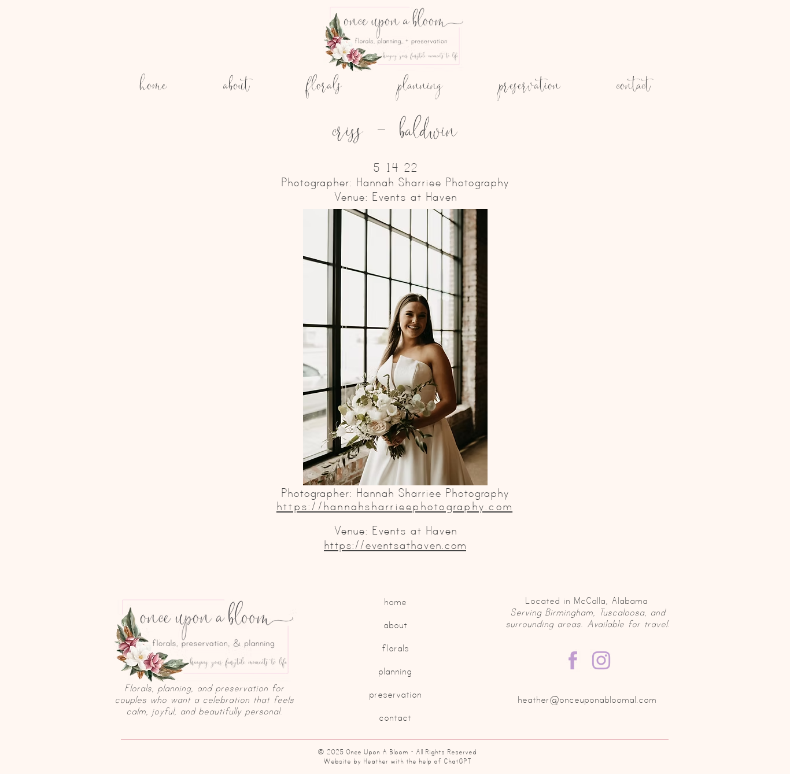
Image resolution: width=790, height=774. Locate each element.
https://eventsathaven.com (395, 544)
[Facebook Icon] (573, 660)
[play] (561, 475)
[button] (395, 347)
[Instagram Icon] (601, 660)
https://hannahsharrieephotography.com (394, 506)
